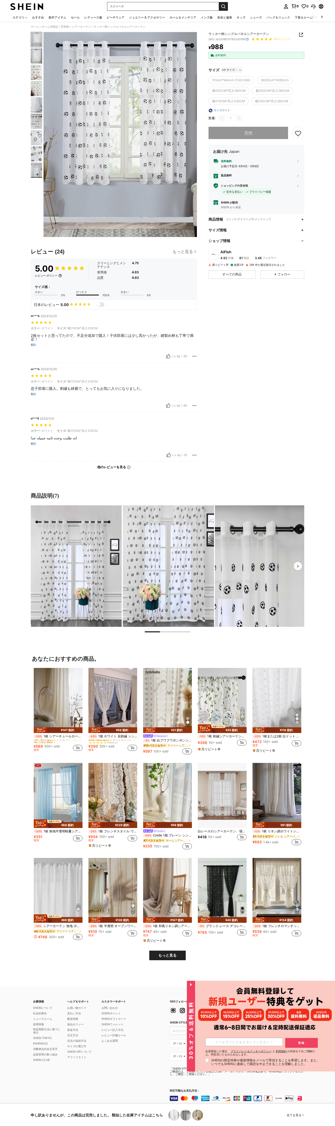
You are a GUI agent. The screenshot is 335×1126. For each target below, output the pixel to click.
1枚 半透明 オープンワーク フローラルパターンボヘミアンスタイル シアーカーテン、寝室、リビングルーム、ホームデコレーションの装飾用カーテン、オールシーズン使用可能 (113, 926)
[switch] (100, 304)
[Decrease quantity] (222, 118)
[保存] (298, 133)
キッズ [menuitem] (241, 17)
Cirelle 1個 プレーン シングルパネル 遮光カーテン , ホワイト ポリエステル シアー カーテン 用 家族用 (168, 835)
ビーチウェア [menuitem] (115, 17)
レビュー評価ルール (113, 1035)
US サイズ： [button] (229, 70)
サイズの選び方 (76, 1046)
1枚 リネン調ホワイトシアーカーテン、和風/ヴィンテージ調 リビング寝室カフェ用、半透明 (277, 831)
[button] (313, 6)
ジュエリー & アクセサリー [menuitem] (147, 17)
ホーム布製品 (50, 26)
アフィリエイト (76, 1057)
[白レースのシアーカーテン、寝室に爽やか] (222, 795)
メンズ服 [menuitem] (207, 17)
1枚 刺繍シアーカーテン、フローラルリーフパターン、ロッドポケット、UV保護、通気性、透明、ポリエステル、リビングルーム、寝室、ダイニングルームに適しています (223, 736)
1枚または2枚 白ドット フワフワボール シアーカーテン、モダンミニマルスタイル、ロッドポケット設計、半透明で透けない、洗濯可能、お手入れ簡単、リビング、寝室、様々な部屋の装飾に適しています (277, 736)
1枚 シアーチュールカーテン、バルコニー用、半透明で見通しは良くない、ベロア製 (58, 736)
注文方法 (72, 1035)
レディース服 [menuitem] (93, 17)
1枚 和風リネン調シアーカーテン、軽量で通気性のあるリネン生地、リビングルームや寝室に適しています (168, 926)
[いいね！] (168, 356)
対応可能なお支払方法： (185, 1090)
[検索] (223, 6)
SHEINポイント (111, 1013)
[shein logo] (26, 6)
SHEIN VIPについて (79, 1051)
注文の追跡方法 (76, 1040)
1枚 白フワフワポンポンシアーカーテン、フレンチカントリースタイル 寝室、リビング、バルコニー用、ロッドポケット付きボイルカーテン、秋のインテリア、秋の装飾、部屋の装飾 (168, 740)
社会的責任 (40, 1013)
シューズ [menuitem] (256, 17)
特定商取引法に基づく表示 (46, 1031)
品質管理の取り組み (45, 1054)
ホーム (35, 26)
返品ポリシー (75, 1024)
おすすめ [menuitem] (38, 17)
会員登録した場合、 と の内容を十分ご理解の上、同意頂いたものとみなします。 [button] (260, 1053)
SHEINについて (42, 1008)
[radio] (231, 80)
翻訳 (33, 344)
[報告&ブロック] (194, 356)
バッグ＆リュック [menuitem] (278, 17)
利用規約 (281, 1051)
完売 (248, 133)
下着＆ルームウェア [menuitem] (308, 17)
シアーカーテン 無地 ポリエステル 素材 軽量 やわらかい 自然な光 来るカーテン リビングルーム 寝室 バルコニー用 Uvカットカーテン (58, 926)
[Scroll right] (321, 17)
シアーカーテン (81, 26)
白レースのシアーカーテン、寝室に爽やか (222, 831)
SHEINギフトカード (113, 1019)
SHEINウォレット (112, 1024)
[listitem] (58, 711)
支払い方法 (74, 1013)
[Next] (298, 566)
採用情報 (38, 1024)
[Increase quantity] (239, 118)
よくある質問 (109, 1040)
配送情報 (72, 1019)
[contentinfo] (238, 1098)
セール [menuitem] (75, 17)
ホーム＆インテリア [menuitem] (183, 17)
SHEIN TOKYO (42, 1038)
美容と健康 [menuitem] (224, 17)
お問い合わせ (109, 1008)
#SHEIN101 (40, 1043)
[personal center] (286, 6)
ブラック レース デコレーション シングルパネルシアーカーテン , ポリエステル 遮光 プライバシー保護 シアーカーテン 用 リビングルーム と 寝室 (223, 926)
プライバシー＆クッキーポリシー (251, 1051)
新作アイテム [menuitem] (57, 17)
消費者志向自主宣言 (45, 1049)
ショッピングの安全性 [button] (234, 185)
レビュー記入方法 (112, 1029)
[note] (58, 730)
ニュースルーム (42, 1019)
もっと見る (167, 955)
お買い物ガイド (76, 1008)
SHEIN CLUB (41, 1060)
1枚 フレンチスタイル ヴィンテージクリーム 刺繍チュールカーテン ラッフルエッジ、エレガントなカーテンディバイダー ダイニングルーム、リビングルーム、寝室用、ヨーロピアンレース (113, 831)
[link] (295, 6)
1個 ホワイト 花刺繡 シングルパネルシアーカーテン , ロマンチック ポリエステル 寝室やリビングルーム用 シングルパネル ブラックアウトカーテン (113, 736)
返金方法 (72, 1029)
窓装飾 (65, 26)
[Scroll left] (316, 17)
